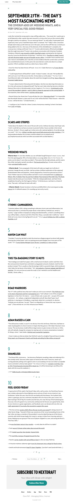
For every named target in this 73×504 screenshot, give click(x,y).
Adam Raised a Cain (19, 320)
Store (45, 492)
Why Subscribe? (16, 2)
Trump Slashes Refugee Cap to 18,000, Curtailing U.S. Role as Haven (36, 242)
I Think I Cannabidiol (20, 204)
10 (9, 383)
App (35, 492)
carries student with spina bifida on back (26, 440)
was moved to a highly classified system (33, 53)
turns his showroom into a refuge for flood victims (46, 443)
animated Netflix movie (19, 164)
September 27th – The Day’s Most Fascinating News (34, 18)
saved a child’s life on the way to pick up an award (35, 410)
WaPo (19, 106)
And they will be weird (36, 92)
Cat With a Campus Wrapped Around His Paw (25, 436)
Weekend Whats (17, 152)
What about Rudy (49, 96)
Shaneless (14, 353)
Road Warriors (17, 288)
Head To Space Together (33, 447)
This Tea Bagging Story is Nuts (26, 258)
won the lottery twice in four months (22, 424)
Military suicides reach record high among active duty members (41, 132)
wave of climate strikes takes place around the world (28, 428)
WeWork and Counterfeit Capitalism (38, 332)
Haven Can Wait (17, 234)
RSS (51, 492)
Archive (29, 492)
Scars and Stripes (18, 122)
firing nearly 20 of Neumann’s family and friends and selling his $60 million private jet (34, 338)
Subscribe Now (63, 2)
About (22, 492)
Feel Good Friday (18, 387)
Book (40, 492)
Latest (6, 2)
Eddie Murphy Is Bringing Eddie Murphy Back (25, 372)
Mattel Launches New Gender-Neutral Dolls (25, 432)
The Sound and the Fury (41, 162)
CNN (12, 106)
